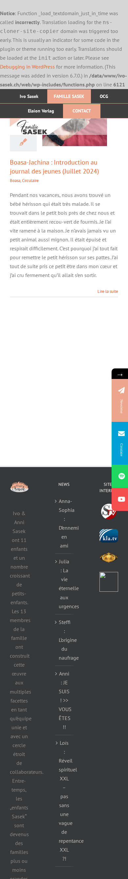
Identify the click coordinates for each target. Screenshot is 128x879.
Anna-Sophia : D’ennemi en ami (64, 523)
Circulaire (30, 180)
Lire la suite (107, 291)
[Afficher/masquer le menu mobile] (114, 125)
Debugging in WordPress (27, 66)
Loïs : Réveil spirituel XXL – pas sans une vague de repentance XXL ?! (64, 800)
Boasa (15, 180)
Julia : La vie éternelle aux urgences (64, 583)
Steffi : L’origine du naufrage (64, 640)
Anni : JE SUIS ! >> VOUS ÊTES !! (64, 700)
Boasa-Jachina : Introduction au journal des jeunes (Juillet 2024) (54, 166)
